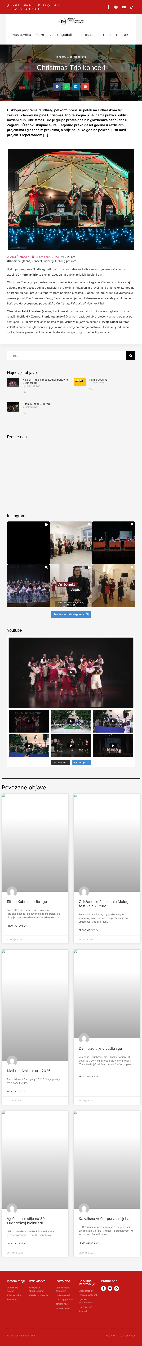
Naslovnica (21, 35)
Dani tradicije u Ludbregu (100, 1048)
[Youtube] (123, 7)
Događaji (64, 35)
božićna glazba (20, 261)
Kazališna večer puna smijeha (104, 1218)
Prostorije (89, 35)
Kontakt (123, 35)
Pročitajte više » (16, 926)
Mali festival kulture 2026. (29, 1071)
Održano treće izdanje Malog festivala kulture (103, 903)
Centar (42, 35)
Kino (107, 35)
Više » (25, 392)
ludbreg (49, 261)
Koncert (60, 56)
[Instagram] (116, 7)
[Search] (130, 355)
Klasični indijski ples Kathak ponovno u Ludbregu (45, 381)
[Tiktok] (131, 7)
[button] (57, 86)
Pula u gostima (98, 379)
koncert (37, 261)
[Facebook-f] (108, 7)
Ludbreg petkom (76, 56)
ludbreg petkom (65, 261)
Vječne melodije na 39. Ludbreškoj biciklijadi (26, 1220)
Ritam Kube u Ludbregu (37, 403)
